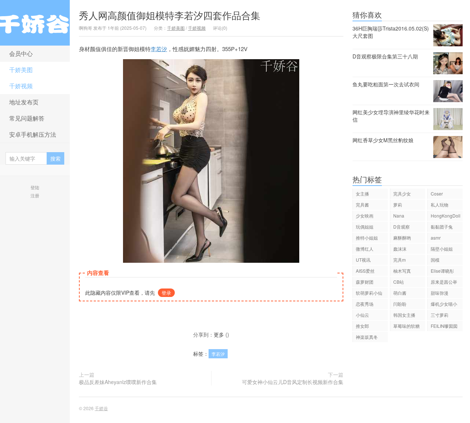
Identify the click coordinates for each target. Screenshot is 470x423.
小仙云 (362, 315)
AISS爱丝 (365, 271)
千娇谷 (35, 23)
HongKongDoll (445, 215)
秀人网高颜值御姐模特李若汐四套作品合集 (169, 15)
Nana (398, 215)
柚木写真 (402, 271)
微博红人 (364, 248)
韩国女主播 (404, 315)
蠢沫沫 (399, 248)
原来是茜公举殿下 (444, 283)
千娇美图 (21, 69)
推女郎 (362, 326)
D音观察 (401, 226)
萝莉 (397, 204)
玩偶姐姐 (364, 226)
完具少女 (402, 193)
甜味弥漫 (439, 293)
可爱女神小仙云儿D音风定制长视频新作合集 (292, 382)
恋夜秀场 (364, 304)
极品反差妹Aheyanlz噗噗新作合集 (118, 382)
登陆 (34, 187)
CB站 (398, 282)
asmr (436, 237)
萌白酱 (399, 293)
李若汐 (159, 49)
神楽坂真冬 (367, 337)
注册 (34, 195)
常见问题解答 (26, 118)
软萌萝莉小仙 (369, 293)
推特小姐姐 (367, 237)
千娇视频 (21, 86)
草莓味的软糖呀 (406, 327)
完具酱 (362, 204)
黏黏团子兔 (442, 226)
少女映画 (364, 215)
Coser (437, 193)
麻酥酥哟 (402, 237)
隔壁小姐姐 (442, 248)
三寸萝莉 (439, 315)
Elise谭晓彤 (442, 271)
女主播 (362, 193)
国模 (435, 260)
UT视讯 (363, 260)
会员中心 (21, 53)
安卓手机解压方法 (32, 134)
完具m (399, 260)
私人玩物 (439, 204)
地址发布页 (24, 102)
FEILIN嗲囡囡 (444, 326)
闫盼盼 (399, 304)
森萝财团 (364, 282)
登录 (166, 292)
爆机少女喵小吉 (444, 305)
